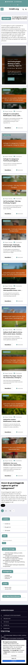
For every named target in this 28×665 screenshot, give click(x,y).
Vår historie (7, 530)
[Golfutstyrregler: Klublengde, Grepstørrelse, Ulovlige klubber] (14, 229)
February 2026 (8, 587)
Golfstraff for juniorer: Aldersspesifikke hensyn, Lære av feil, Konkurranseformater (12, 289)
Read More (8, 128)
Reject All (14, 658)
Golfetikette (6, 439)
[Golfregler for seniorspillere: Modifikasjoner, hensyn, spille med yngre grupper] (14, 98)
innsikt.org (14, 9)
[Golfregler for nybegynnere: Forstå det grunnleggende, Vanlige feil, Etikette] (14, 143)
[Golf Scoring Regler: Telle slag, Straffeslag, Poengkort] (14, 185)
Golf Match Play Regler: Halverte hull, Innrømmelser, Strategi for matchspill (12, 377)
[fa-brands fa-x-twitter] (12, 5)
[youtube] (17, 5)
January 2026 (8, 589)
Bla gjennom (8, 527)
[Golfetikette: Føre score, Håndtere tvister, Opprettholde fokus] (14, 447)
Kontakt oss (7, 523)
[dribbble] (14, 5)
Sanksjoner (6, 264)
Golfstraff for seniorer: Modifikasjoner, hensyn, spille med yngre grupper (11, 420)
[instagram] (16, 5)
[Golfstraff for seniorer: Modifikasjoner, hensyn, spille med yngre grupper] (14, 404)
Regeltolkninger (10, 59)
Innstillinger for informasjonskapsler (12, 615)
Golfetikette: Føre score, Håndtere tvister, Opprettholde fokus (12, 464)
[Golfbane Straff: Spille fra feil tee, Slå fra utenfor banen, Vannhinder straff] (14, 316)
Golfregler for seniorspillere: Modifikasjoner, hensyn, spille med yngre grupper (11, 115)
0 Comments (18, 111)
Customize (13, 655)
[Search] (23, 9)
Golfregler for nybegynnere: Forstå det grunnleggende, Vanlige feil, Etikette (11, 160)
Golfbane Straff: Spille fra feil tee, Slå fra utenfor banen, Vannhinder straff (12, 333)
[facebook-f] (10, 5)
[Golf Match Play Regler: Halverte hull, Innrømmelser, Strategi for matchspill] (14, 360)
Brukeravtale (6, 628)
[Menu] (2, 9)
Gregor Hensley (12, 68)
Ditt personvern (7, 618)
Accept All (13, 661)
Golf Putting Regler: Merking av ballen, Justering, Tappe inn (15, 64)
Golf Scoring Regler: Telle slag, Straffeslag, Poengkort (12, 202)
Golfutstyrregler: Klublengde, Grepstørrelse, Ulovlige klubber (12, 245)
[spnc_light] (26, 9)
